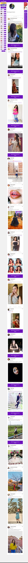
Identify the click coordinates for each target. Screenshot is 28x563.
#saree (14, 78)
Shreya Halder (12, 184)
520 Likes (12, 233)
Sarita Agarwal (12, 128)
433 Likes (12, 280)
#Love (25, 23)
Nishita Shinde (12, 74)
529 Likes (12, 418)
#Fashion (26, 16)
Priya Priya (12, 206)
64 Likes (12, 495)
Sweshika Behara (13, 445)
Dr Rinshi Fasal (12, 358)
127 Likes (12, 310)
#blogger (16, 161)
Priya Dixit (12, 308)
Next (21, 196)
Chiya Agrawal (12, 493)
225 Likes (12, 186)
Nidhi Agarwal (3, 34)
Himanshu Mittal (4, 9)
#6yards (16, 78)
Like (10, 94)
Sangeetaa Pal (12, 253)
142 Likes (12, 159)
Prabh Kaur (12, 388)
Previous (9, 196)
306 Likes (12, 130)
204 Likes (12, 255)
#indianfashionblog (20, 235)
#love (20, 78)
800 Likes (12, 528)
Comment (15, 94)
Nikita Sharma (3, 11)
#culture (18, 78)
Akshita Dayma (12, 334)
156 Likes (12, 101)
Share (20, 94)
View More (25, 27)
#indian (9, 78)
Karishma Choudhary (13, 467)
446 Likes (12, 335)
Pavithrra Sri (3, 36)
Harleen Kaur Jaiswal (13, 99)
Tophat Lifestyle (13, 526)
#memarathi (11, 78)
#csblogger (9, 161)
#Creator (26, 20)
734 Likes (12, 360)
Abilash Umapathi (4, 30)
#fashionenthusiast (20, 161)
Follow (5, 9)
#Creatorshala (26, 13)
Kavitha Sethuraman (13, 18)
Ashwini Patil (12, 416)
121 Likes (12, 76)
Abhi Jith (3, 32)
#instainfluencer (13, 161)
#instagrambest (10, 256)
